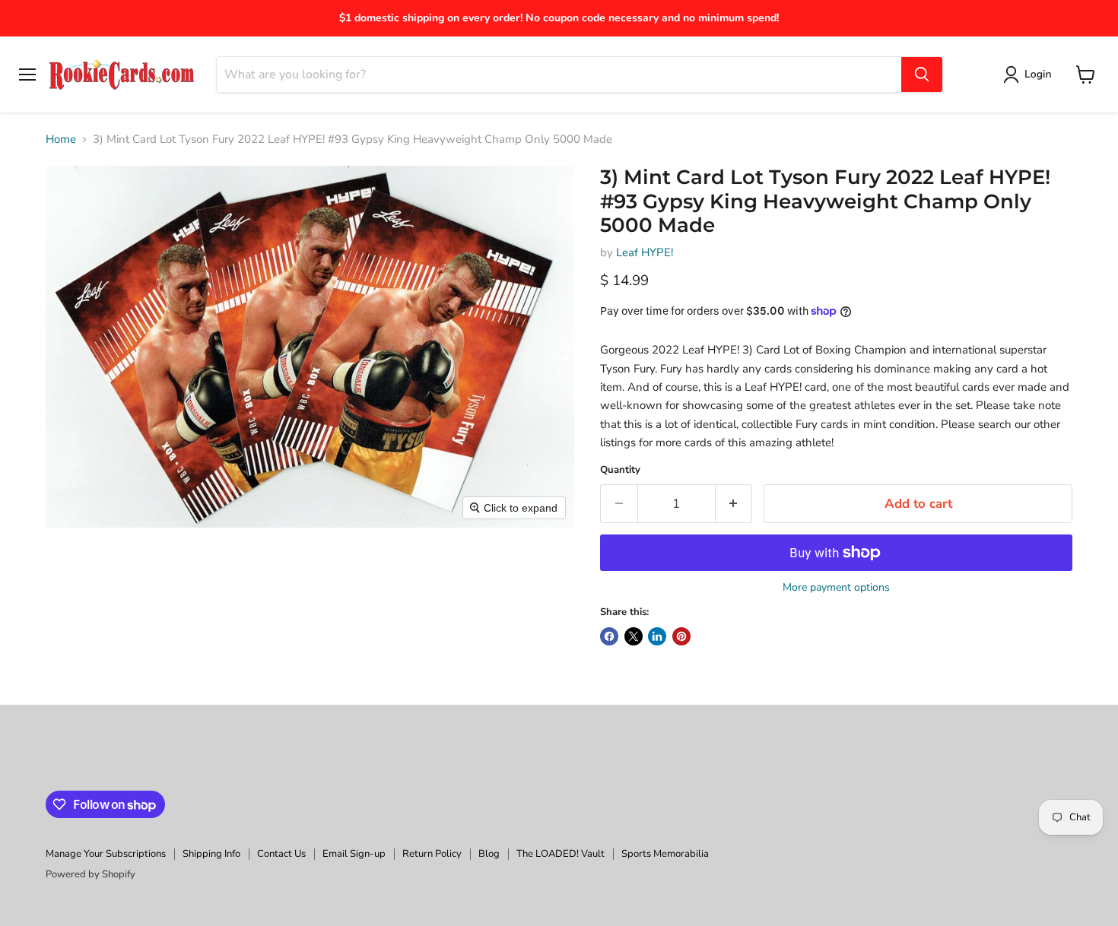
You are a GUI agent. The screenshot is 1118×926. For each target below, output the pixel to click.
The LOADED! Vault (560, 854)
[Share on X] (633, 636)
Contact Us (281, 854)
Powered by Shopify (90, 874)
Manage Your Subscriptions (106, 854)
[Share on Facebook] (609, 636)
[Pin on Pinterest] (681, 636)
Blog (489, 854)
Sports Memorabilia (665, 854)
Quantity (620, 470)
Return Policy (432, 854)
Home (61, 139)
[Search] (921, 74)
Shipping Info (211, 854)
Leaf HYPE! (644, 252)
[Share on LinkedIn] (657, 636)
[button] (1030, 74)
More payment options (836, 588)
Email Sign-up (354, 854)
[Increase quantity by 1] (734, 503)
